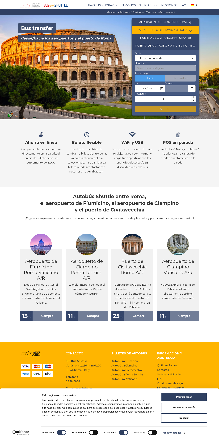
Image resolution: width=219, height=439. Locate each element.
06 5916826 (73, 381)
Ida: (137, 83)
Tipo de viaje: (142, 73)
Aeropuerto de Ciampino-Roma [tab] (164, 22)
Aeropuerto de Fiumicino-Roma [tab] (164, 29)
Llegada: (139, 63)
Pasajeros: (140, 93)
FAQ (183, 5)
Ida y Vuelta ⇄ (181, 78)
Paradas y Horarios (103, 5)
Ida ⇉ (150, 78)
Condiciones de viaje (170, 383)
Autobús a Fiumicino (124, 361)
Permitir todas (184, 397)
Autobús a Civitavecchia (126, 370)
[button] (194, 5)
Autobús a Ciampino (124, 365)
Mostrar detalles (172, 432)
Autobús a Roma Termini (127, 374)
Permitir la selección (184, 407)
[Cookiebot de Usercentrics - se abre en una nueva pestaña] (21, 432)
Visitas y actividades (169, 374)
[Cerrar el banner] (214, 393)
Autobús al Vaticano (124, 379)
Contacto (163, 369)
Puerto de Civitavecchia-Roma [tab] (164, 37)
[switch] (93, 432)
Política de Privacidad (171, 387)
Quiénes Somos (165, 5)
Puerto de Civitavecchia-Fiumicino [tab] (162, 45)
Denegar (184, 418)
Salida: (138, 53)
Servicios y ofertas (136, 5)
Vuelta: (169, 83)
